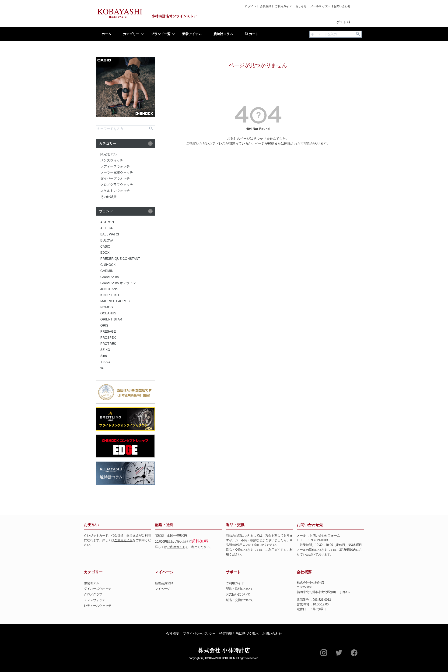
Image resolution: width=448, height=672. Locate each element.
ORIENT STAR (111, 319)
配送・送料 (164, 525)
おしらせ (301, 6)
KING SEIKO (109, 295)
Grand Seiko (109, 277)
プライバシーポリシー (199, 633)
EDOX (104, 252)
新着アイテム (192, 34)
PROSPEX (108, 337)
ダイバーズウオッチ (115, 178)
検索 (357, 34)
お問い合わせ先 (310, 525)
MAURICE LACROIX (115, 301)
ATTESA (106, 228)
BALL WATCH (110, 234)
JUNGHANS (109, 289)
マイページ (164, 572)
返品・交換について (239, 600)
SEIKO (105, 350)
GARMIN (106, 271)
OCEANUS (108, 313)
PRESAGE (108, 331)
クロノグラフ (93, 594)
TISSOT (106, 362)
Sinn (103, 356)
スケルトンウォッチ (115, 190)
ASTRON (107, 222)
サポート (233, 572)
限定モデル (108, 154)
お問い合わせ (342, 6)
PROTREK (108, 343)
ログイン (250, 6)
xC (102, 368)
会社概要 (304, 572)
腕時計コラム (223, 34)
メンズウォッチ (111, 160)
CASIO (105, 246)
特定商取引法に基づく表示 (239, 633)
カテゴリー (131, 34)
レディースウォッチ (115, 166)
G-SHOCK (108, 265)
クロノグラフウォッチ (116, 184)
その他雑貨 (108, 197)
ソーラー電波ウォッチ (116, 172)
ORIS (104, 325)
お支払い (91, 525)
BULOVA (106, 240)
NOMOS (106, 307)
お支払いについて (238, 594)
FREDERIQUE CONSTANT (120, 258)
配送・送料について (239, 588)
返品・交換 (235, 525)
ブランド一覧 (161, 34)
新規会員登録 (164, 583)
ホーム (106, 34)
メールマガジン (320, 6)
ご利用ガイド (283, 6)
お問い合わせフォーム (325, 535)
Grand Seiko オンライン (118, 283)
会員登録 (265, 6)
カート (253, 34)
